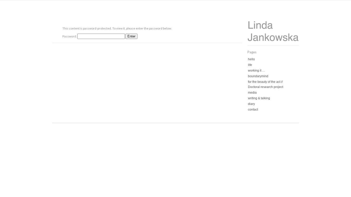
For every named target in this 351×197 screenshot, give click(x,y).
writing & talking (259, 98)
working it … (256, 70)
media (252, 92)
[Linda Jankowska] (273, 40)
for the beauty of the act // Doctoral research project (265, 84)
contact (253, 109)
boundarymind (258, 76)
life (250, 65)
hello (251, 59)
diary (251, 104)
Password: (69, 36)
